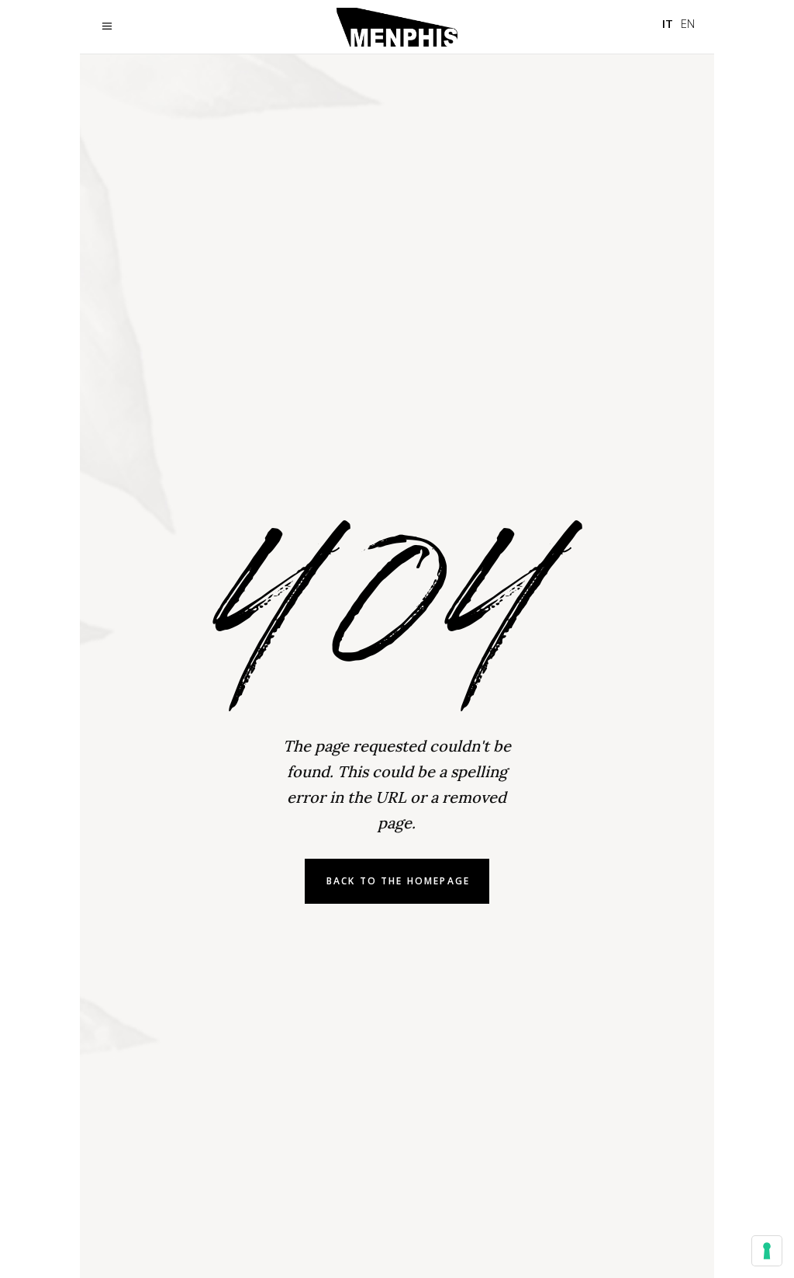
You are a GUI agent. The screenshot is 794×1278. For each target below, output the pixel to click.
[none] (678, 24)
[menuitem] (667, 24)
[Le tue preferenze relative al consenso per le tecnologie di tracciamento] (767, 1251)
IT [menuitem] (667, 23)
